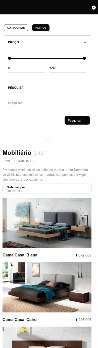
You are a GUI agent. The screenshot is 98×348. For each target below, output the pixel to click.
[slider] (9, 58)
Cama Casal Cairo (20, 319)
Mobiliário (26, 161)
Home (7, 161)
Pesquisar (75, 120)
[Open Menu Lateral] (3, 6)
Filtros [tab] (40, 28)
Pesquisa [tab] (16, 87)
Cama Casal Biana (20, 255)
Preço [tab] (13, 42)
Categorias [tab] (16, 28)
